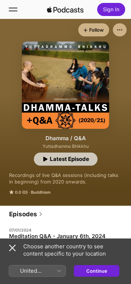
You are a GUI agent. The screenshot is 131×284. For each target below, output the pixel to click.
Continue (96, 271)
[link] (26, 214)
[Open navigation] (13, 9)
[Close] (12, 248)
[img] (65, 9)
